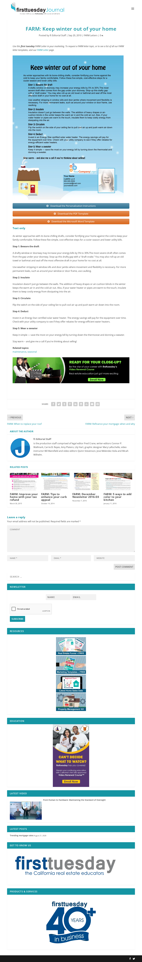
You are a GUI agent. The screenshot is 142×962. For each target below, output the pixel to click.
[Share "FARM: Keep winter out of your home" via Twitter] (59, 404)
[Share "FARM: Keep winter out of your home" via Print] (97, 404)
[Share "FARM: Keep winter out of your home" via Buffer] (81, 404)
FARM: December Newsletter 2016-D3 (85, 495)
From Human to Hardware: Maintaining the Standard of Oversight (74, 800)
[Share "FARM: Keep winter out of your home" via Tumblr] (64, 404)
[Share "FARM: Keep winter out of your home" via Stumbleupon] (86, 404)
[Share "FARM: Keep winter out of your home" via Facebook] (53, 404)
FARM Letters (90, 35)
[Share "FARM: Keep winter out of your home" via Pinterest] (70, 404)
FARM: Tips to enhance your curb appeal (54, 496)
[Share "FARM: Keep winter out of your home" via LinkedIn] (75, 404)
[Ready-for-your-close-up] (71, 385)
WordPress (47, 959)
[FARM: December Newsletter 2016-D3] (86, 481)
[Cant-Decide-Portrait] (71, 755)
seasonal (32, 351)
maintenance (19, 351)
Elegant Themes (24, 959)
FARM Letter (43, 50)
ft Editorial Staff (58, 35)
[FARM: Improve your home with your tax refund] (24, 481)
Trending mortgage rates (21, 835)
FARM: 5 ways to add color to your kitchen (118, 496)
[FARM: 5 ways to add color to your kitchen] (118, 481)
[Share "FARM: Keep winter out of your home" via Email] (92, 404)
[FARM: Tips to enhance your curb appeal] (55, 481)
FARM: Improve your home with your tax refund (24, 496)
